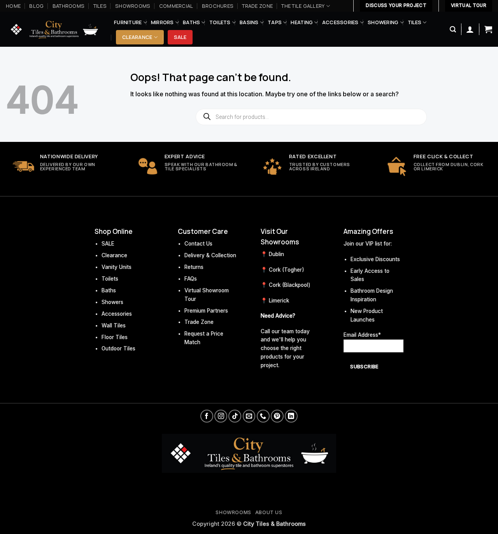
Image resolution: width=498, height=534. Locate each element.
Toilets (220, 22)
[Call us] (263, 416)
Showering (383, 22)
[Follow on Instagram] (220, 416)
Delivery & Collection (210, 255)
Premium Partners (206, 311)
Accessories (340, 22)
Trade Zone (257, 5)
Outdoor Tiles (118, 348)
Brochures (217, 5)
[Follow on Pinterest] (277, 416)
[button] (453, 29)
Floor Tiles (115, 337)
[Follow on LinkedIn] (291, 416)
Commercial (176, 5)
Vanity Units (117, 267)
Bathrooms (68, 5)
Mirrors (162, 22)
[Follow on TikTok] (234, 416)
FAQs (190, 279)
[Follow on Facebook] (206, 416)
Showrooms (132, 5)
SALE (108, 243)
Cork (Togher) (286, 270)
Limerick (279, 300)
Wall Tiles (114, 325)
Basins (249, 22)
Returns (193, 267)
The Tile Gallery (302, 5)
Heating (302, 22)
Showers (112, 302)
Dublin (276, 254)
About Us (268, 512)
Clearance (137, 37)
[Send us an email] (249, 416)
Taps (275, 22)
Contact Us (198, 243)
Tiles (100, 5)
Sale (180, 37)
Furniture (128, 22)
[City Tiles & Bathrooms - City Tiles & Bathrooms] (54, 29)
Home (13, 5)
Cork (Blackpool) (289, 285)
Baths (191, 22)
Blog (36, 5)
